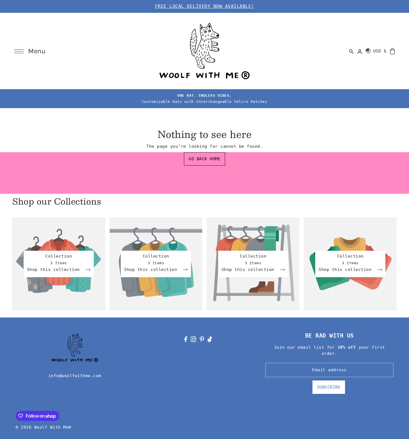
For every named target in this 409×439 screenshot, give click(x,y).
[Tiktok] (210, 339)
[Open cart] (392, 51)
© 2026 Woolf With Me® (43, 427)
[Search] (352, 51)
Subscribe (329, 387)
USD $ (379, 51)
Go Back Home (204, 158)
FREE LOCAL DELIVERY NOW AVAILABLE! (204, 6)
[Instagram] (193, 339)
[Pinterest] (202, 339)
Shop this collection (55, 270)
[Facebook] (185, 339)
